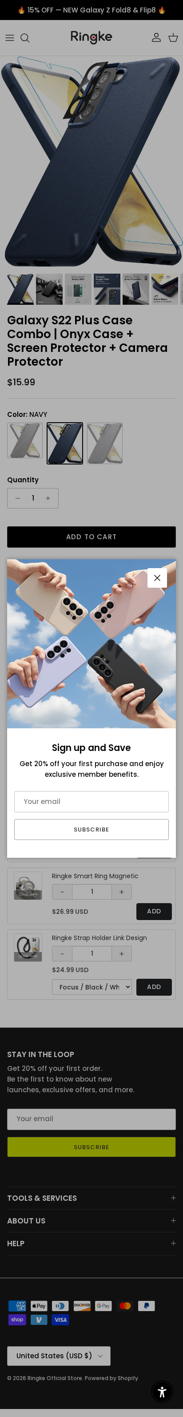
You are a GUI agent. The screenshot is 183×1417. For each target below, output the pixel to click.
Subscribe (91, 829)
